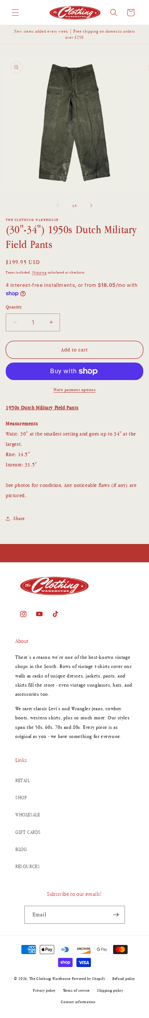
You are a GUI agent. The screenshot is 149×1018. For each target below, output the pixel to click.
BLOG (21, 849)
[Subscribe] (116, 915)
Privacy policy (44, 990)
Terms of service (76, 990)
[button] (15, 12)
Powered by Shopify (88, 978)
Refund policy (123, 978)
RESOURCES (27, 866)
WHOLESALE (27, 814)
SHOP (21, 797)
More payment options (74, 389)
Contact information (78, 1001)
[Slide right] (91, 205)
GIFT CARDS (28, 832)
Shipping (39, 272)
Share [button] (19, 518)
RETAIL (22, 780)
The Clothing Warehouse (50, 978)
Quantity (14, 307)
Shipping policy (110, 990)
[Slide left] (57, 205)
